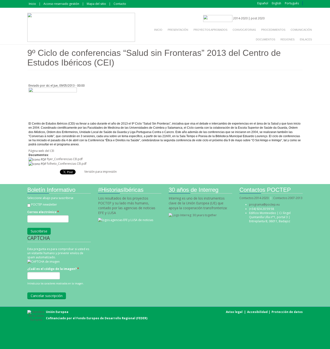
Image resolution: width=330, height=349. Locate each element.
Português (292, 3)
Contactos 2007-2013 (287, 198)
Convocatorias (244, 29)
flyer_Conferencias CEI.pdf (65, 159)
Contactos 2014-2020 (254, 198)
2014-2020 (240, 18)
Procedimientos (273, 29)
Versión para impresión (100, 172)
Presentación (178, 29)
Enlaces (306, 39)
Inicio (32, 4)
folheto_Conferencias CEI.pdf (66, 164)
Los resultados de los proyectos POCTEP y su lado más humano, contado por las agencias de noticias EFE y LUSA (126, 205)
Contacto (120, 4)
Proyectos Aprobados (210, 29)
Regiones (287, 39)
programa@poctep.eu (264, 204)
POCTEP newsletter (44, 204)
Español (262, 3)
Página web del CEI (41, 151)
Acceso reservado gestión (61, 4)
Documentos (265, 39)
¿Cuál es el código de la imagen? (53, 269)
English (276, 3)
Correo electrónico (43, 212)
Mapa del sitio (96, 4)
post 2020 (258, 18)
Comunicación (301, 29)
